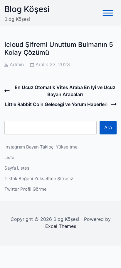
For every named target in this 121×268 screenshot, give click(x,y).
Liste (9, 157)
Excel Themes (60, 226)
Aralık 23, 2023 (53, 64)
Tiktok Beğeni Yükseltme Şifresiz (38, 178)
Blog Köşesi (27, 9)
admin (17, 64)
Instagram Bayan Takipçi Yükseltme (41, 147)
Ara (108, 127)
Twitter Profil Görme (25, 189)
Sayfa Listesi (17, 168)
